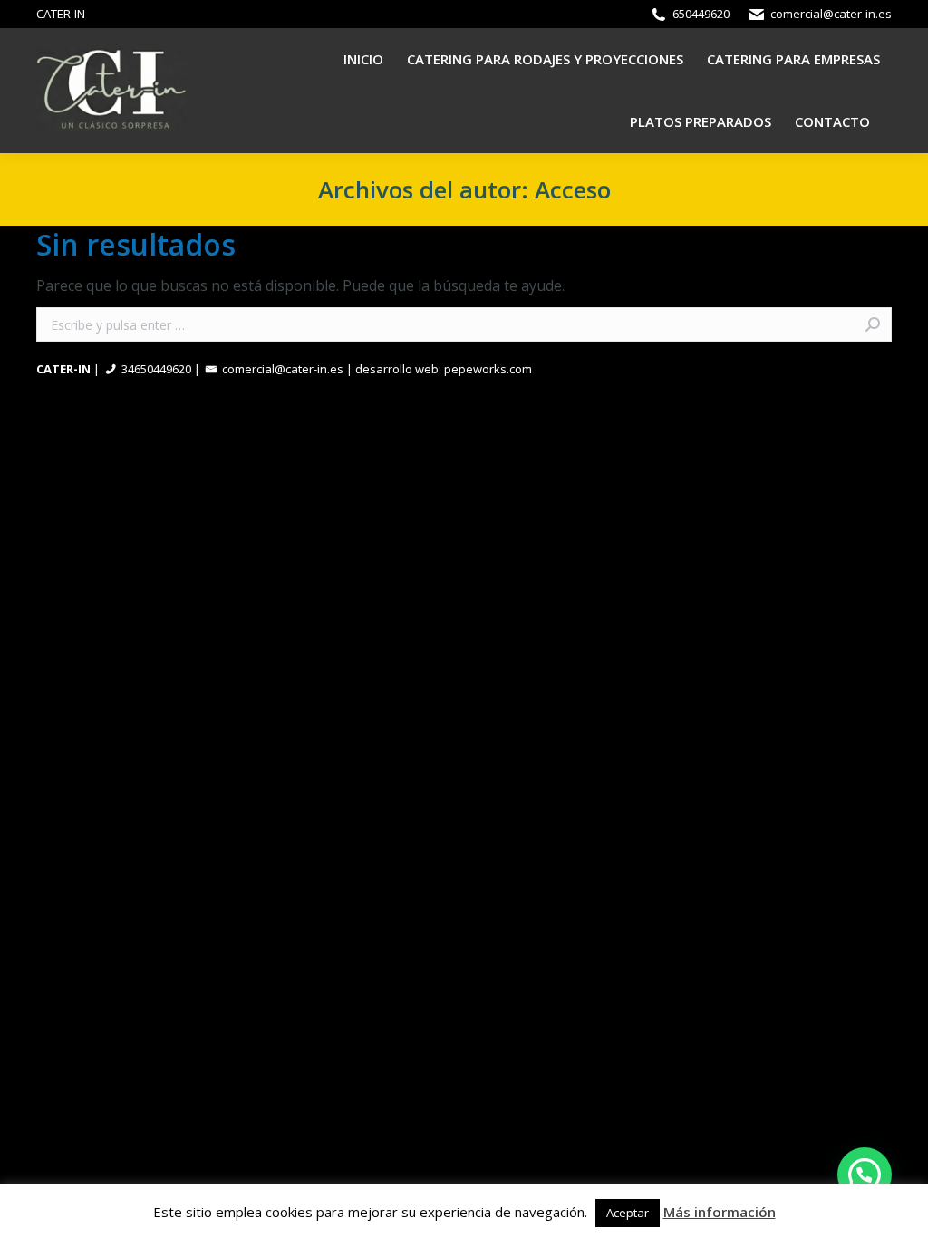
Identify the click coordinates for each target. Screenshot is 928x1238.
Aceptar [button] (627, 1212)
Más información (719, 1212)
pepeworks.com (488, 369)
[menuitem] (363, 59)
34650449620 (156, 369)
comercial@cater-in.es (831, 13)
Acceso (573, 189)
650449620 (701, 13)
